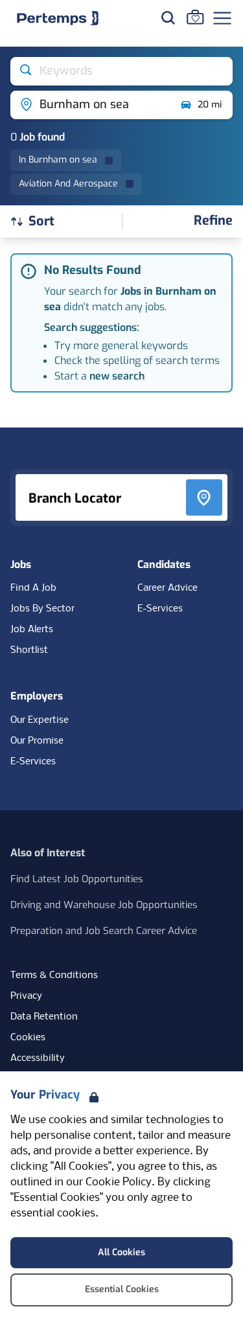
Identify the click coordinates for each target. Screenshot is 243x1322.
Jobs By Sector (42, 609)
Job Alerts (31, 629)
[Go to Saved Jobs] (195, 16)
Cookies (27, 1037)
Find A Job (33, 588)
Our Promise (37, 741)
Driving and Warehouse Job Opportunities (104, 904)
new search (117, 376)
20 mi (210, 104)
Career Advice (167, 588)
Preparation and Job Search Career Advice (103, 930)
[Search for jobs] (167, 17)
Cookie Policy (119, 1182)
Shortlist (29, 650)
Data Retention (44, 1017)
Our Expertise (39, 720)
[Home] (57, 18)
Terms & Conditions (54, 975)
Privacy (26, 996)
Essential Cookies (122, 1289)
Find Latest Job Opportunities (76, 878)
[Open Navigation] (222, 18)
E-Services (160, 609)
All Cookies (121, 1252)
